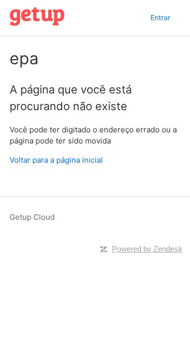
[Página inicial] (37, 23)
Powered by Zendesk (147, 249)
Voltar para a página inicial (56, 160)
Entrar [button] (160, 17)
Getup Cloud (32, 217)
